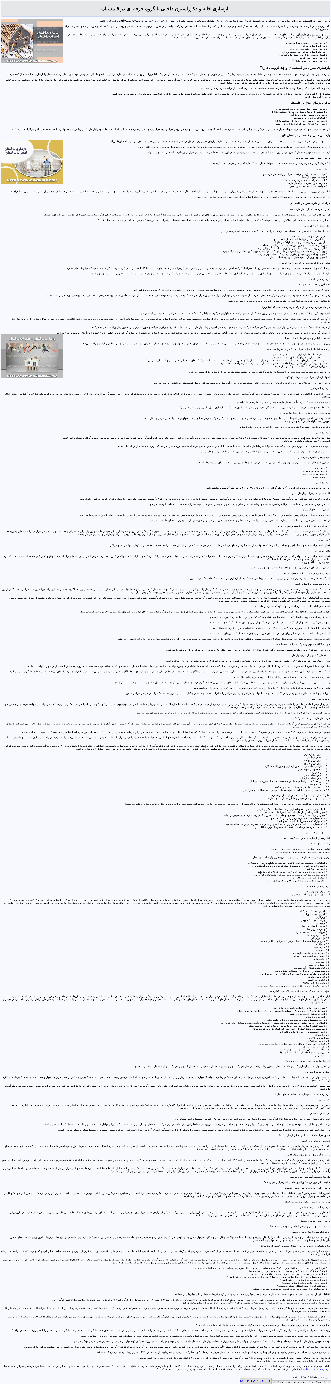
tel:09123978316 (255, 1381)
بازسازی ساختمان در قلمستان (314, 1369)
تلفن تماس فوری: (301, 1382)
